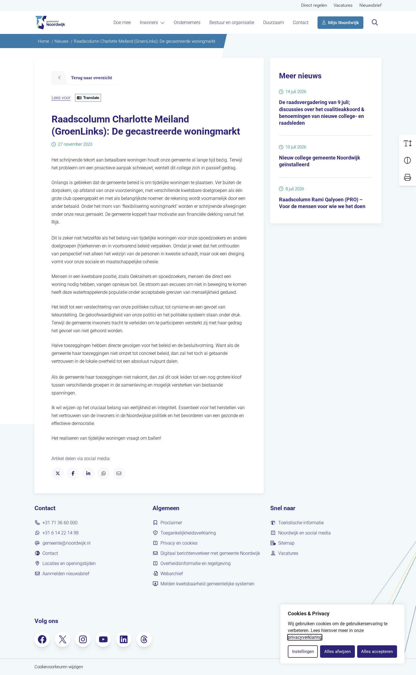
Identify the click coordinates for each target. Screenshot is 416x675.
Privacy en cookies (179, 543)
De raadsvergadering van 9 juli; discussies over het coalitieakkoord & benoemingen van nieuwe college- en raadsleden (321, 113)
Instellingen (303, 651)
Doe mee (122, 22)
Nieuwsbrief (370, 5)
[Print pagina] (407, 177)
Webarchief (171, 573)
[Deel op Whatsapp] (103, 473)
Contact (300, 22)
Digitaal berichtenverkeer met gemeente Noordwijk (210, 553)
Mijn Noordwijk (343, 22)
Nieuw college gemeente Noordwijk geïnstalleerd (319, 161)
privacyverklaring (305, 637)
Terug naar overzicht (91, 77)
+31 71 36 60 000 (60, 522)
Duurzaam (273, 22)
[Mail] (119, 473)
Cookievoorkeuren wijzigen (59, 667)
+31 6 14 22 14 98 (60, 533)
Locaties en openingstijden (69, 563)
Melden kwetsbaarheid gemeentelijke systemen (207, 583)
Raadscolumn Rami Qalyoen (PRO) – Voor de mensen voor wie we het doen (322, 203)
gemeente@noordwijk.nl (66, 543)
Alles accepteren (377, 651)
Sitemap (286, 543)
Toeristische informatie (301, 522)
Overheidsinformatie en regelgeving (195, 563)
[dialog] (342, 634)
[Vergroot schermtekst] (407, 143)
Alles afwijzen (337, 651)
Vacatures (343, 5)
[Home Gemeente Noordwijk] (50, 22)
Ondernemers (187, 22)
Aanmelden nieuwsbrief (65, 573)
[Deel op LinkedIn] (88, 473)
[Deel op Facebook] (73, 473)
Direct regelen (314, 5)
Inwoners (149, 22)
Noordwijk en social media (304, 533)
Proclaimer (171, 522)
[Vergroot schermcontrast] (407, 160)
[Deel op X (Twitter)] (58, 473)
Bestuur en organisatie (231, 22)
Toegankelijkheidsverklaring (188, 533)
